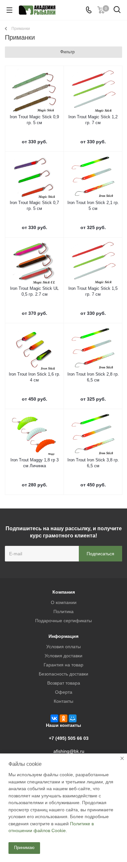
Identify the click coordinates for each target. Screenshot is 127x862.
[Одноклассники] (63, 718)
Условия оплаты (63, 646)
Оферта (63, 692)
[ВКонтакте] (54, 718)
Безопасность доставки (63, 673)
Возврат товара (63, 683)
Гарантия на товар (63, 664)
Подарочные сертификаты (63, 620)
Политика (63, 611)
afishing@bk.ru (68, 751)
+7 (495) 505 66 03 (69, 738)
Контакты (63, 701)
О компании (64, 602)
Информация (63, 636)
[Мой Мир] (73, 718)
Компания (63, 592)
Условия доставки (63, 655)
